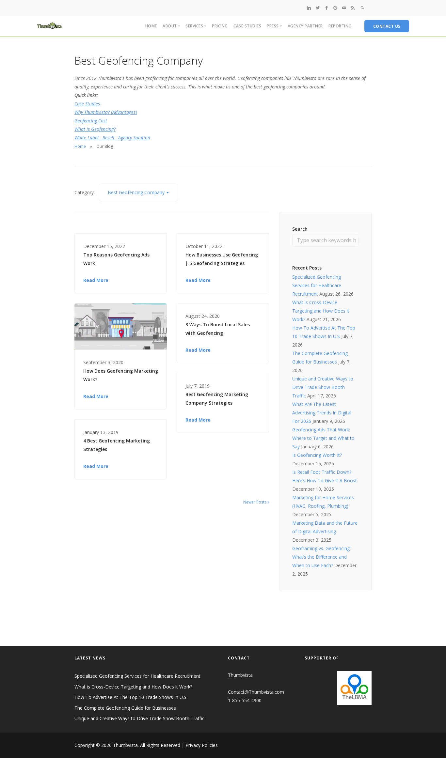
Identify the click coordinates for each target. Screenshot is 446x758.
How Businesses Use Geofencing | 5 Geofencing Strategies (221, 259)
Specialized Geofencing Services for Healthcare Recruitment (316, 285)
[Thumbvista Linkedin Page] (309, 7)
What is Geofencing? (95, 129)
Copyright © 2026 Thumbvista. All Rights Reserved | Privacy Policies (146, 745)
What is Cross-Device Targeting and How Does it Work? (320, 310)
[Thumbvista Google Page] (335, 7)
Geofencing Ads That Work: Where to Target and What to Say (323, 438)
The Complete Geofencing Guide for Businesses (125, 708)
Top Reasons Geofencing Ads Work (116, 259)
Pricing (220, 26)
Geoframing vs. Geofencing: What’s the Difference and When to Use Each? (321, 556)
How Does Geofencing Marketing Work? (120, 375)
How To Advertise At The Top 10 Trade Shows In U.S (130, 697)
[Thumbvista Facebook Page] (326, 7)
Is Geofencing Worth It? (317, 455)
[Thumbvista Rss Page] (353, 7)
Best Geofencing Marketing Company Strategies (216, 398)
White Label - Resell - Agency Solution (112, 137)
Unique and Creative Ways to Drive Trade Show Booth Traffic (322, 387)
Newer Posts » (256, 502)
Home (151, 26)
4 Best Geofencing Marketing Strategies (116, 445)
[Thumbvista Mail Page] (344, 7)
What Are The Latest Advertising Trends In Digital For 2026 (321, 412)
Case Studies (247, 26)
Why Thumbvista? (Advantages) (105, 112)
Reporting (340, 26)
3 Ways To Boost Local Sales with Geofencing (217, 328)
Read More (95, 280)
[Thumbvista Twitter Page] (318, 7)
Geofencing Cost (90, 120)
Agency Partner (305, 26)
